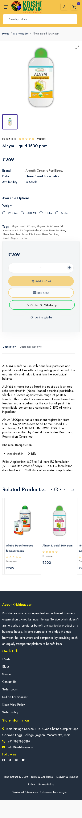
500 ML (31, 213)
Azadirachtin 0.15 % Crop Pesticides (21, 230)
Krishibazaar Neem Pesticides (43, 234)
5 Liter (64, 213)
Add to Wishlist (43, 317)
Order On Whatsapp (43, 305)
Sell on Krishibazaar (14, 697)
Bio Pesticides (20, 33)
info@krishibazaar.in (20, 747)
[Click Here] (20, 139)
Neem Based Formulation (15, 234)
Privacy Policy (46, 784)
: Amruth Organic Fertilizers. (43, 170)
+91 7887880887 (19, 741)
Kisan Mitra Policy (13, 704)
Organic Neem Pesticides (52, 230)
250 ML (13, 213)
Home (5, 33)
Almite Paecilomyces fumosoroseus (17, 548)
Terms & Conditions (42, 777)
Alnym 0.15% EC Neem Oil (50, 226)
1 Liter (48, 213)
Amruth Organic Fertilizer (15, 238)
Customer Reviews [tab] (30, 347)
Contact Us (9, 682)
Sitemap (7, 674)
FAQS (6, 659)
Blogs (6, 666)
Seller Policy (10, 712)
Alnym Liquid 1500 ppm (23, 226)
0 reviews (9, 561)
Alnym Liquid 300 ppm (55, 545)
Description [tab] (9, 347)
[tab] (10, 121)
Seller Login (10, 689)
